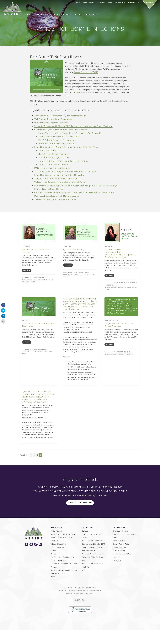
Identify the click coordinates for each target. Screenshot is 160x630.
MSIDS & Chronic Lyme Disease (54, 157)
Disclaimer (88, 594)
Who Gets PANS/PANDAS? (92, 534)
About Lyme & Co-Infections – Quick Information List (60, 115)
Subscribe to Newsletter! (80, 503)
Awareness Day (119, 541)
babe (28, 352)
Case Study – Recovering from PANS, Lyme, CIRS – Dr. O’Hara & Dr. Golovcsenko (74, 192)
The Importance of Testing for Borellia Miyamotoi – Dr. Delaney (66, 171)
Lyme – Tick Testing (73, 249)
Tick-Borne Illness (40, 278)
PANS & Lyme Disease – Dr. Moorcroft (57, 140)
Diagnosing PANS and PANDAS (93, 544)
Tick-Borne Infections (59, 560)
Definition (85, 531)
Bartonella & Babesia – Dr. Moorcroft (57, 143)
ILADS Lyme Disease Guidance (54, 154)
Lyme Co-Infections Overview (53, 164)
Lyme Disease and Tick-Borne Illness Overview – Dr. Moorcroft (70, 133)
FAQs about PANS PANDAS (92, 557)
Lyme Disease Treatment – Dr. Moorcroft (59, 136)
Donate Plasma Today (121, 544)
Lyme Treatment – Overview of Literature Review (63, 161)
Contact (69, 594)
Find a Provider (56, 531)
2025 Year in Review (120, 531)
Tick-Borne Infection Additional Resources (55, 199)
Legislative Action (119, 547)
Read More (26, 270)
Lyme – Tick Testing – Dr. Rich (49, 189)
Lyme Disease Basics (49, 150)
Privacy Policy (78, 594)
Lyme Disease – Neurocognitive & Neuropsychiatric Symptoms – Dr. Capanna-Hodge (76, 185)
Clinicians (54, 551)
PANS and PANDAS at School (93, 554)
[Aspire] (12, 8)
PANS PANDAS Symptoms (92, 541)
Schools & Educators (58, 544)
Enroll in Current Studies (122, 554)
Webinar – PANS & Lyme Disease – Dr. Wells (56, 178)
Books (53, 577)
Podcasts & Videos (58, 573)
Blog (32, 278)
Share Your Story (119, 551)
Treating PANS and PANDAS (92, 547)
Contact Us (117, 560)
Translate (131, 3)
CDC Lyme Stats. (79, 92)
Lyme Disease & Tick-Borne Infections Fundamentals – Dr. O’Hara (66, 147)
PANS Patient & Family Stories (62, 557)
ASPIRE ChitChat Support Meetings (64, 570)
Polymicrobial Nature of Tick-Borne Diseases (56, 195)
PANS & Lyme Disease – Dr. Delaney (52, 168)
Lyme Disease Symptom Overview (51, 122)
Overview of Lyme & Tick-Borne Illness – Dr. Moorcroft (61, 129)
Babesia (70, 275)
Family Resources (57, 547)
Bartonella (78, 275)
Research (54, 554)
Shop (83, 570)
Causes (84, 537)
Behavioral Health (88, 551)
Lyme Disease (30, 280)
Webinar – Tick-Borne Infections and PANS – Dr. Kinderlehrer (60, 182)
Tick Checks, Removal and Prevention (53, 119)
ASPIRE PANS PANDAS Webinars (63, 534)
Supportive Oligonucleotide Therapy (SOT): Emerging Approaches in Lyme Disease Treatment (73, 126)
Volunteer (116, 557)
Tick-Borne (31, 282)
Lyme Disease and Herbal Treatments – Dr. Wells (59, 175)
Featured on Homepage (125, 283)
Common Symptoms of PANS (85, 72)
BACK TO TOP (80, 600)
